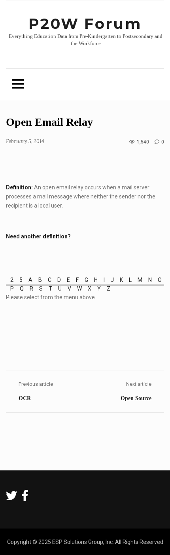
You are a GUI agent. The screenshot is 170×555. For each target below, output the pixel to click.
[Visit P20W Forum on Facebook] (24, 498)
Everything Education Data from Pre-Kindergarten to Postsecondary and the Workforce (85, 40)
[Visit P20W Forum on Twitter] (11, 498)
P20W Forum (85, 23)
